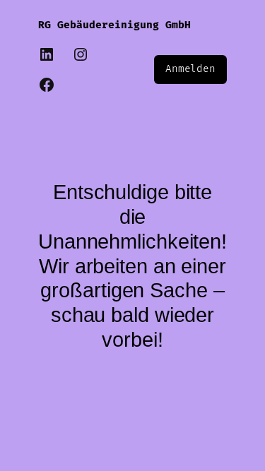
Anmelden (190, 69)
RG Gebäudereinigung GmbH (114, 25)
